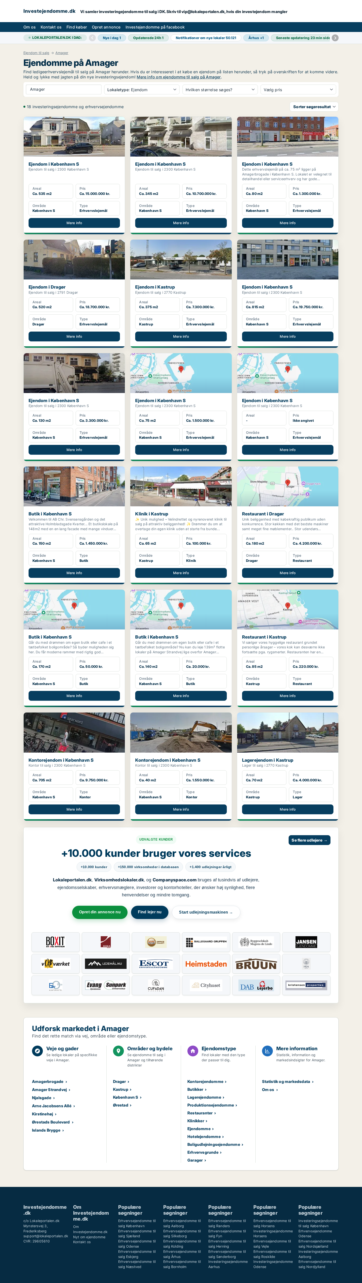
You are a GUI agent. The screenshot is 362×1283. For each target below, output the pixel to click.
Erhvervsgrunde (202, 1152)
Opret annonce (106, 27)
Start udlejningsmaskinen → (206, 912)
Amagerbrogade (48, 1081)
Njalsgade (41, 1097)
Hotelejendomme (204, 1136)
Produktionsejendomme (210, 1105)
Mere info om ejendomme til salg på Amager (179, 76)
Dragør (119, 1081)
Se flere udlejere (310, 840)
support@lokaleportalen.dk (45, 1236)
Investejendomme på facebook (155, 27)
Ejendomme (199, 1128)
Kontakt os (51, 27)
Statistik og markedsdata (286, 1081)
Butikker (195, 1089)
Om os (29, 27)
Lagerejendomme (204, 1097)
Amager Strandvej (49, 1089)
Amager (61, 53)
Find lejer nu (150, 912)
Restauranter (200, 1112)
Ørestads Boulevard (51, 1122)
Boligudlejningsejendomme (213, 1144)
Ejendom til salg (36, 53)
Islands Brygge (46, 1130)
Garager (195, 1160)
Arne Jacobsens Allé (51, 1105)
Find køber (76, 27)
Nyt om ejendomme (89, 1237)
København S (125, 1097)
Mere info (74, 223)
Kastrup (120, 1089)
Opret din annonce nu (100, 912)
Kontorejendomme (205, 1081)
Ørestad (120, 1105)
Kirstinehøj (42, 1113)
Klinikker (195, 1120)
